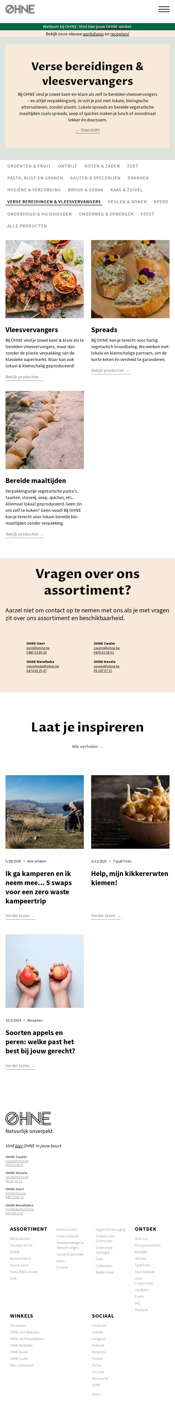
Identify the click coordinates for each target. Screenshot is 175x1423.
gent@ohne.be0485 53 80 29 (38, 650)
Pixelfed (97, 1358)
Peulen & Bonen (67, 1236)
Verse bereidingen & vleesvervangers (54, 201)
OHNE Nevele (19, 1352)
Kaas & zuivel (126, 189)
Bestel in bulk (105, 1272)
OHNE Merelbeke (21, 1345)
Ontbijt (67, 166)
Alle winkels (18, 1325)
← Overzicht (87, 130)
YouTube (98, 1372)
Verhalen (141, 1258)
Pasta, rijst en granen (35, 178)
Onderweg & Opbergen (104, 1250)
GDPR (96, 1385)
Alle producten (27, 226)
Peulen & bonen (127, 201)
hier (19, 1145)
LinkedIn (98, 1332)
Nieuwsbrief (100, 1378)
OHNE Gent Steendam (24, 1332)
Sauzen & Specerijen (70, 1254)
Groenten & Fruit (21, 1245)
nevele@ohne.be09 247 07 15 (107, 668)
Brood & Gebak (20, 1258)
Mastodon (99, 1352)
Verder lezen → (20, 915)
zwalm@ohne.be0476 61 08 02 (107, 650)
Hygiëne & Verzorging (110, 1229)
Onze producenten (148, 1245)
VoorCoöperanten (144, 1280)
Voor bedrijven (145, 1272)
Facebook (99, 1325)
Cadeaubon (104, 1265)
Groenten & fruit (29, 166)
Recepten (141, 1252)
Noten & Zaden (67, 1229)
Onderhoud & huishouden (39, 214)
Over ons (141, 1238)
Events (139, 1296)
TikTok (96, 1365)
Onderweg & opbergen (106, 214)
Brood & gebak (85, 189)
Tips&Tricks (142, 1265)
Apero (161, 201)
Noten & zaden (102, 166)
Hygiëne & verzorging (34, 189)
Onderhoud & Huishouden (105, 1238)
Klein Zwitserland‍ (21, 1365)
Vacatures (142, 1290)
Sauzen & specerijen (95, 178)
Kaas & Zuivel (19, 1265)
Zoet (133, 166)
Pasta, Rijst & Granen (24, 1272)
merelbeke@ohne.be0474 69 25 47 (42, 668)
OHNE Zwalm (19, 1358)
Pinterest (98, 1345)
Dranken (138, 178)
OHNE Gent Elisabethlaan (27, 1339)
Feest (147, 214)
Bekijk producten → (24, 376)
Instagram (99, 1339)
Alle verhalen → (87, 746)
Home (96, 1394)
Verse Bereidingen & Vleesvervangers (70, 1245)
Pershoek (141, 1310)
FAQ (137, 1303)
